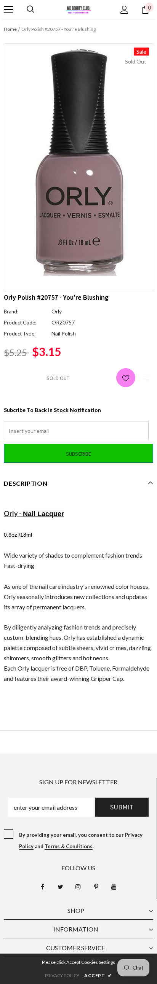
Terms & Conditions (69, 846)
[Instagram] (78, 886)
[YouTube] (114, 886)
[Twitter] (60, 886)
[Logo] (78, 9)
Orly (56, 311)
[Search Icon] (30, 9)
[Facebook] (42, 886)
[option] (78, 162)
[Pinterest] (96, 886)
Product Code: (20, 323)
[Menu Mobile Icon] (8, 9)
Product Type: (19, 334)
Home (10, 29)
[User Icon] (124, 10)
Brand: (11, 311)
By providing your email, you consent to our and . (81, 840)
